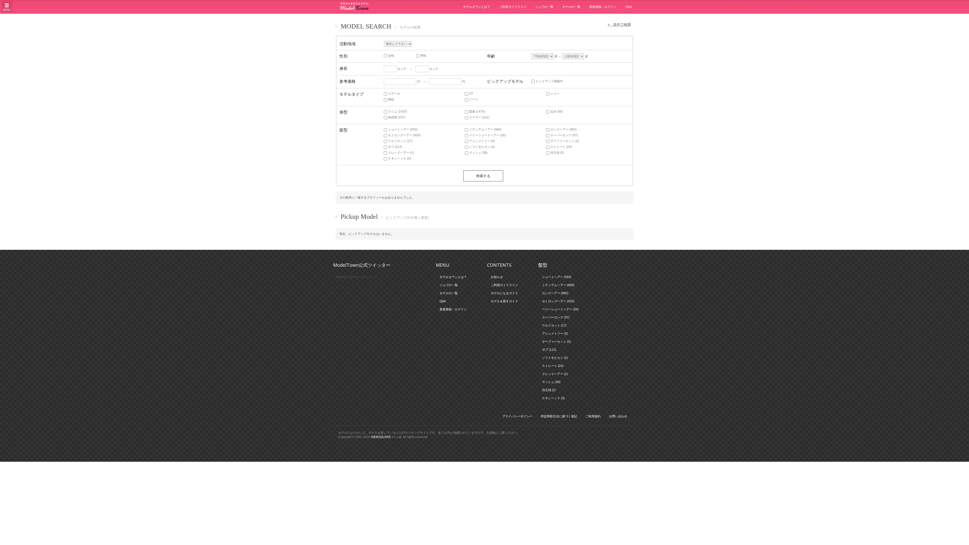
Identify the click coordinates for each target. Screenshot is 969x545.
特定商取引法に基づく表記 (559, 416)
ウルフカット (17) (400, 141)
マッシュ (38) (478, 152)
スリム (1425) (397, 111)
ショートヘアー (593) (402, 129)
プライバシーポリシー (517, 416)
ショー (554, 93)
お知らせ (497, 277)
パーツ (473, 99)
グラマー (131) (479, 117)
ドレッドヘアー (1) (401, 152)
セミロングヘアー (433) (404, 135)
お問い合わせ (618, 416)
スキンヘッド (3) (399, 158)
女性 (391, 56)
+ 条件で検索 (619, 24)
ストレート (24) (561, 147)
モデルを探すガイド (504, 301)
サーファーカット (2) (564, 141)
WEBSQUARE (381, 437)
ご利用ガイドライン (512, 7)
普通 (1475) (477, 111)
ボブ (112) (395, 147)
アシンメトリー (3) (482, 141)
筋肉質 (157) (396, 117)
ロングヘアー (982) (563, 129)
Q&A (628, 7)
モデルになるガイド (504, 293)
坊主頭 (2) (557, 152)
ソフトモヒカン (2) (482, 147)
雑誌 (391, 99)
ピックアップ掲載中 (549, 81)
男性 (423, 56)
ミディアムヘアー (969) (485, 129)
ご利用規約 (593, 416)
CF (471, 93)
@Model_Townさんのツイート (357, 277)
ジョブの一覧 (544, 7)
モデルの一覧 (571, 7)
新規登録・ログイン (602, 7)
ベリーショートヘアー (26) (487, 135)
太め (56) (556, 111)
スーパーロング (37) (564, 135)
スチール (394, 93)
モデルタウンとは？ (476, 7)
